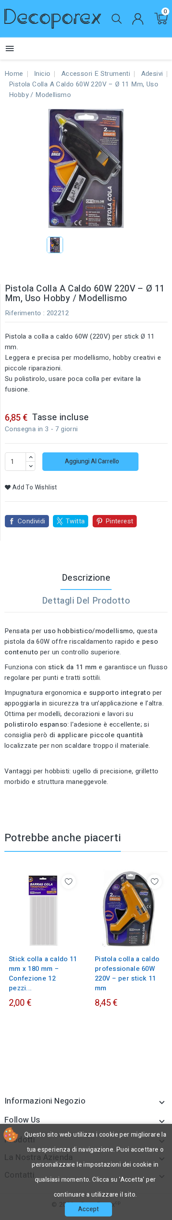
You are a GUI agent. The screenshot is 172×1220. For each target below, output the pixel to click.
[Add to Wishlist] (68, 881)
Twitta (75, 521)
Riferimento (23, 313)
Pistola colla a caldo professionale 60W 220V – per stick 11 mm (127, 973)
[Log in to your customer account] (137, 19)
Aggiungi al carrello (91, 461)
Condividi (31, 521)
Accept (88, 1209)
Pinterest (119, 521)
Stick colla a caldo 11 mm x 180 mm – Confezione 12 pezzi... (43, 973)
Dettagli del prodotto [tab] (86, 600)
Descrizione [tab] (86, 577)
